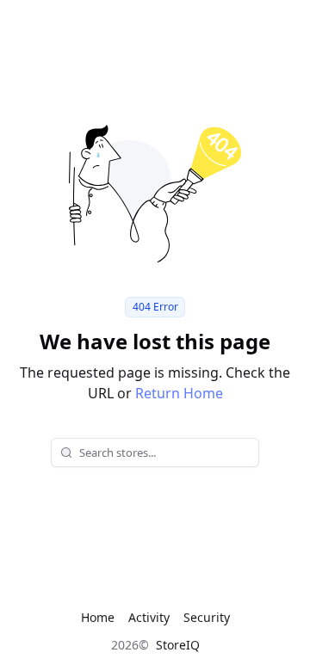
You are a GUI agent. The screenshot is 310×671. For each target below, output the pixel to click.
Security (206, 617)
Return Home (179, 393)
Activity (149, 617)
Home (98, 617)
